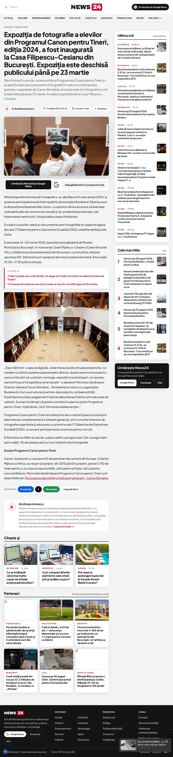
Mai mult (155, 18)
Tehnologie (124, 18)
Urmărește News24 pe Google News (28, 185)
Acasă (8, 27)
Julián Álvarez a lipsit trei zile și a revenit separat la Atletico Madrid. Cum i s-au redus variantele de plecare (135, 133)
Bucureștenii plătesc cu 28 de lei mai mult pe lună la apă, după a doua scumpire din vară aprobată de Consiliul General (136, 53)
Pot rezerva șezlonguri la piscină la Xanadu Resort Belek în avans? (91, 577)
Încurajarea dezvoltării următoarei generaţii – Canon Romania (67, 478)
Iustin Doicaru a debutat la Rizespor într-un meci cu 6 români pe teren (136, 153)
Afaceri (23, 18)
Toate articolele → (63, 526)
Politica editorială (112, 728)
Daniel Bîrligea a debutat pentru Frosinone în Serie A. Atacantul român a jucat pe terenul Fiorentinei (135, 217)
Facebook (25, 489)
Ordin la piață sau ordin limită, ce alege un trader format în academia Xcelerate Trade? (55, 277)
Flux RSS (156, 752)
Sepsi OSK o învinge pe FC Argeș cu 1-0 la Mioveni (136, 235)
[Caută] (6, 7)
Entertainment (41, 18)
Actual (9, 18)
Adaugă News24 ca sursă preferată (84, 184)
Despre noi (109, 717)
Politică (75, 18)
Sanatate (107, 18)
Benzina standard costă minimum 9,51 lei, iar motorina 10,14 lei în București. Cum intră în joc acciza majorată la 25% (136, 74)
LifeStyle (91, 18)
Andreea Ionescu (31, 504)
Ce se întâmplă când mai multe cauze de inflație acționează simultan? (20, 577)
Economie (83, 739)
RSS (160, 382)
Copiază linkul (71, 489)
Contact (143, 717)
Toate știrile (159, 36)
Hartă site (145, 752)
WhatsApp (51, 489)
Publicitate (109, 739)
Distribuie (100, 108)
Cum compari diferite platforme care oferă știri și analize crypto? (56, 576)
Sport (140, 18)
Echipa (106, 722)
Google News (127, 382)
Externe (60, 18)
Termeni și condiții (148, 722)
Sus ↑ (166, 752)
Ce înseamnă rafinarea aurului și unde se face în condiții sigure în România (52, 284)
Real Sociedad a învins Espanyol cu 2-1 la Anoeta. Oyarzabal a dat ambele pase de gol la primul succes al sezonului (136, 196)
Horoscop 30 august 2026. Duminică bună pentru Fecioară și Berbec (136, 114)
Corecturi (108, 734)
